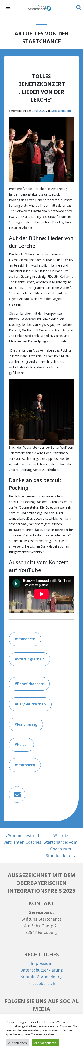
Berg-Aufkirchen (31, 704)
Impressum (41, 963)
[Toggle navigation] (8, 7)
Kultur (22, 744)
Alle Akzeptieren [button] (45, 1043)
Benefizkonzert (30, 683)
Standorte (26, 638)
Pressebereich (41, 983)
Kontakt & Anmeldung (42, 976)
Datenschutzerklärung (41, 970)
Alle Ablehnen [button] (17, 1043)
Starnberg (26, 764)
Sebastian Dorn (61, 111)
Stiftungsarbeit (30, 659)
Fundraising (27, 724)
